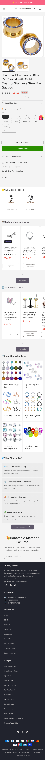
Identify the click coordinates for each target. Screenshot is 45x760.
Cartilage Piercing (10, 685)
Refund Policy (9, 639)
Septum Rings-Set (33, 415)
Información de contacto (23, 755)
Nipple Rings (8, 695)
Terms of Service (10, 653)
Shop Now (11, 209)
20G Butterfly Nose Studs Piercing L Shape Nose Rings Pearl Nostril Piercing (10, 315)
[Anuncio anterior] (4, 2)
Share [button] (6, 177)
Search (6, 615)
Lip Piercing (8, 676)
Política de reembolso (37, 749)
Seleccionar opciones (30, 265)
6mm (14, 117)
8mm (32, 117)
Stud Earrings (8, 714)
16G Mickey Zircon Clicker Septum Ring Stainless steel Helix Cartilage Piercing (29, 249)
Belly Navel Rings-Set (12, 386)
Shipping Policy (9, 648)
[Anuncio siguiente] (41, 2)
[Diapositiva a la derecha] (27, 215)
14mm (25, 121)
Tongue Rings (8, 709)
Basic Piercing (9, 704)
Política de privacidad (11, 752)
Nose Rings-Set (10, 415)
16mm (35, 121)
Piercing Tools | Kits (11, 723)
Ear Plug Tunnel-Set (32, 447)
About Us (7, 625)
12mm (16, 121)
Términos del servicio (25, 752)
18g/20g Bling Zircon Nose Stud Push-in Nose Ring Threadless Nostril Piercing (30, 315)
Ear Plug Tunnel (9, 690)
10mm (6, 121)
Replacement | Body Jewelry (13, 718)
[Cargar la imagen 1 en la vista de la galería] (8, 65)
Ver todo (22, 280)
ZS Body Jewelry (11, 749)
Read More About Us (22, 527)
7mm (23, 117)
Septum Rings (8, 680)
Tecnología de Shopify (22, 749)
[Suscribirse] (38, 556)
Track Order (8, 634)
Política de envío (37, 752)
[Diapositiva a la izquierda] (18, 215)
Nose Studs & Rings (11, 671)
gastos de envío (8, 97)
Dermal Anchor (9, 699)
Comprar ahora (22, 148)
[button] (4, 8)
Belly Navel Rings (10, 666)
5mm (5, 117)
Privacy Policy (9, 643)
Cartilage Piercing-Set (9, 447)
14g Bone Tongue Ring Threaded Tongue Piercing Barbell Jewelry (11, 249)
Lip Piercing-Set (32, 385)
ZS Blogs (7, 620)
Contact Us (8, 629)
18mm (6, 126)
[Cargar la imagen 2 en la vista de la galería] (22, 65)
